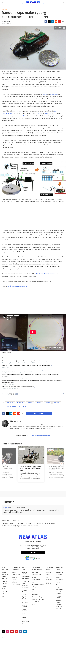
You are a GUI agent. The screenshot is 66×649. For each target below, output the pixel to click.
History (34, 582)
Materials (14, 577)
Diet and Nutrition (58, 592)
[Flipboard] (59, 21)
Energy (14, 572)
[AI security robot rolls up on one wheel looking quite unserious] (33, 455)
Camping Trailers (24, 591)
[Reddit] (56, 21)
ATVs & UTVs (25, 581)
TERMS (4, 586)
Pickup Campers (24, 610)
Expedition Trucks (25, 597)
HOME (3, 567)
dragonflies (54, 94)
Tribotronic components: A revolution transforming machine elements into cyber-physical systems (26, 365)
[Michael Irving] (5, 423)
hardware (47, 113)
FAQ (3, 596)
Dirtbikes (24, 594)
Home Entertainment (38, 584)
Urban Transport (48, 582)
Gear (23, 569)
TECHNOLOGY (36, 567)
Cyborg (30, 402)
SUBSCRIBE (5, 569)
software (38, 113)
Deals (33, 604)
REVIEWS (4, 581)
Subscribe (33, 552)
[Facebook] (46, 21)
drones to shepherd (19, 116)
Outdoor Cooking (24, 605)
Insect (48, 402)
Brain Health (59, 589)
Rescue (39, 402)
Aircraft (48, 569)
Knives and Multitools (25, 601)
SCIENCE (58, 569)
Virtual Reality (36, 602)
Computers (35, 572)
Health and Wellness (59, 607)
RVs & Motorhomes (25, 614)
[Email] (63, 21)
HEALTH (58, 584)
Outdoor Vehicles (24, 573)
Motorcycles (49, 579)
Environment (59, 579)
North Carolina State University (17, 286)
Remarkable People (37, 597)
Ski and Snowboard (25, 618)
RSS (3, 593)
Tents (23, 624)
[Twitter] (49, 21)
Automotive (49, 572)
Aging (57, 587)
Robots (56, 402)
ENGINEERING (16, 567)
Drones (34, 577)
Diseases (58, 600)
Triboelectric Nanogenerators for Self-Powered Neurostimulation (18, 386)
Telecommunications (38, 599)
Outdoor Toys (26, 576)
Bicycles (48, 574)
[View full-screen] (64, 28)
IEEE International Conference (46, 274)
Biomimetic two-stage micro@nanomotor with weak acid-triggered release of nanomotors (24, 361)
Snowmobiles (26, 621)
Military (14, 579)
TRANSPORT (49, 567)
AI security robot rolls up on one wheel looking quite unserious (31, 468)
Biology (58, 577)
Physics (58, 582)
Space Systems (16, 584)
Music (33, 589)
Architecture (15, 569)
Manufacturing (16, 574)
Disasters (20, 402)
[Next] (61, 464)
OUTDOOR (25, 567)
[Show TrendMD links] (63, 393)
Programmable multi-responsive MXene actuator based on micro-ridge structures (22, 370)
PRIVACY (4, 588)
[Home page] (33, 3)
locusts (44, 94)
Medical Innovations (59, 603)
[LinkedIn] (52, 21)
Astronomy (59, 574)
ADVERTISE (5, 583)
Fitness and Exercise (59, 596)
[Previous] (4, 464)
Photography (35, 594)
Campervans (25, 588)
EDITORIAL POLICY (5, 575)
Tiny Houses (25, 578)
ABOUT (4, 572)
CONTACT (5, 591)
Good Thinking (36, 579)
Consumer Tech (36, 574)
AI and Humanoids (37, 569)
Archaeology (59, 572)
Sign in (6, 508)
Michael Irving (15, 421)
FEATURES (5, 578)
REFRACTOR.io (60, 567)
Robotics (4, 9)
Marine (48, 577)
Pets (33, 592)
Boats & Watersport (25, 584)
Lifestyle (34, 587)
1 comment (40, 413)
